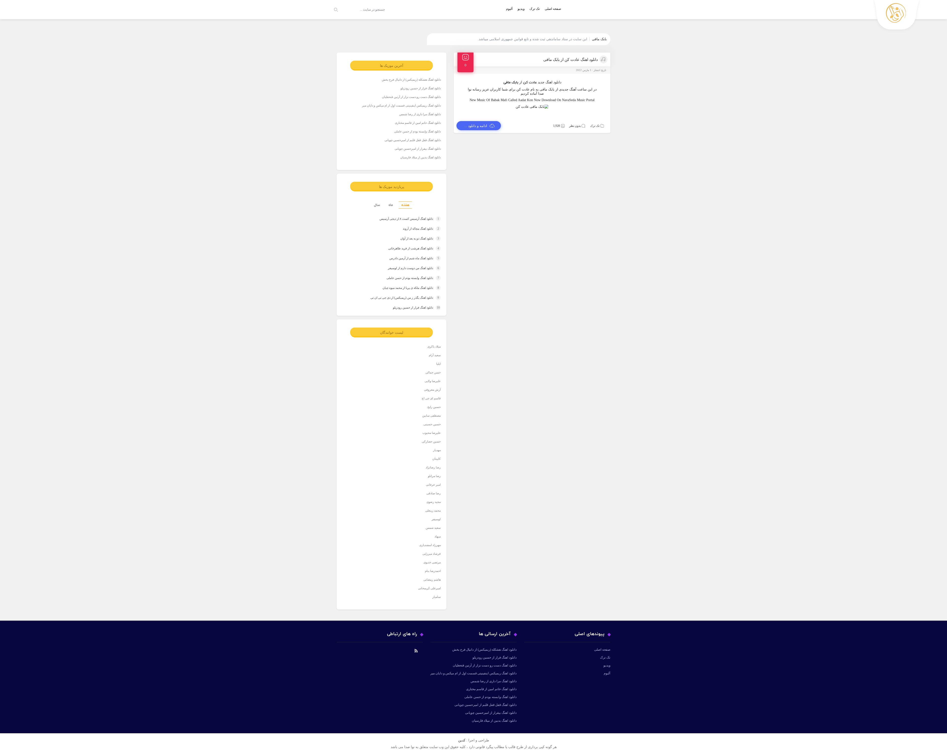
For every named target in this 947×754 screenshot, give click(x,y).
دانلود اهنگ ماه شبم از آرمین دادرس (409, 258)
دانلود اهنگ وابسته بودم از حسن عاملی (417, 131)
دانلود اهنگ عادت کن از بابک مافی (570, 59)
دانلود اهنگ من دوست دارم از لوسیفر (409, 268)
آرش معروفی (432, 389)
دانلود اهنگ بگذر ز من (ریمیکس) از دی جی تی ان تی (400, 297)
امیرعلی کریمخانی (429, 588)
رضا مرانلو (434, 476)
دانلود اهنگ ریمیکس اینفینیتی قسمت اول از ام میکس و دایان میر (401, 105)
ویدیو (521, 9)
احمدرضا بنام (433, 571)
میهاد (438, 536)
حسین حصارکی (431, 441)
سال (377, 205)
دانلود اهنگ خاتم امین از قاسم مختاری (418, 123)
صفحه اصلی (553, 9)
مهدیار (437, 450)
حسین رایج (434, 407)
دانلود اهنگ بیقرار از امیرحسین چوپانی (418, 148)
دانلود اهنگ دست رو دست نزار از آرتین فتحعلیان (411, 97)
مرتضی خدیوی (432, 562)
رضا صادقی (433, 493)
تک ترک (534, 9)
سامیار (436, 597)
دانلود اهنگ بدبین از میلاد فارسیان (420, 157)
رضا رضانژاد (433, 467)
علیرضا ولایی (433, 381)
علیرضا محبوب (431, 433)
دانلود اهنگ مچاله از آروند (416, 228)
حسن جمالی (433, 372)
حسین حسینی (432, 424)
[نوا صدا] (897, 16)
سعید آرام (435, 355)
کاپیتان (436, 458)
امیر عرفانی (433, 484)
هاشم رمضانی (432, 579)
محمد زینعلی (433, 510)
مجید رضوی (433, 502)
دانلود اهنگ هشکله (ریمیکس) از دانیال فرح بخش (411, 79)
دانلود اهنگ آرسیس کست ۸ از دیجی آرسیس (404, 219)
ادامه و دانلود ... (475, 126)
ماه (390, 205)
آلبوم (509, 9)
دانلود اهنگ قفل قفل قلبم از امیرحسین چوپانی (412, 140)
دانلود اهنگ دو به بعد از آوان (415, 238)
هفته (405, 205)
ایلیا (438, 364)
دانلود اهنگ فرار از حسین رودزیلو (421, 88)
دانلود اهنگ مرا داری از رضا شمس (420, 114)
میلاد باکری (434, 346)
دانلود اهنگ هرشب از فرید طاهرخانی (409, 248)
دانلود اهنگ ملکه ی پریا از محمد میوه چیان (406, 288)
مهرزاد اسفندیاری (430, 545)
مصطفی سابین (431, 415)
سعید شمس (433, 528)
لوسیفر (436, 519)
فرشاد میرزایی (431, 553)
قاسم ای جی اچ (431, 398)
